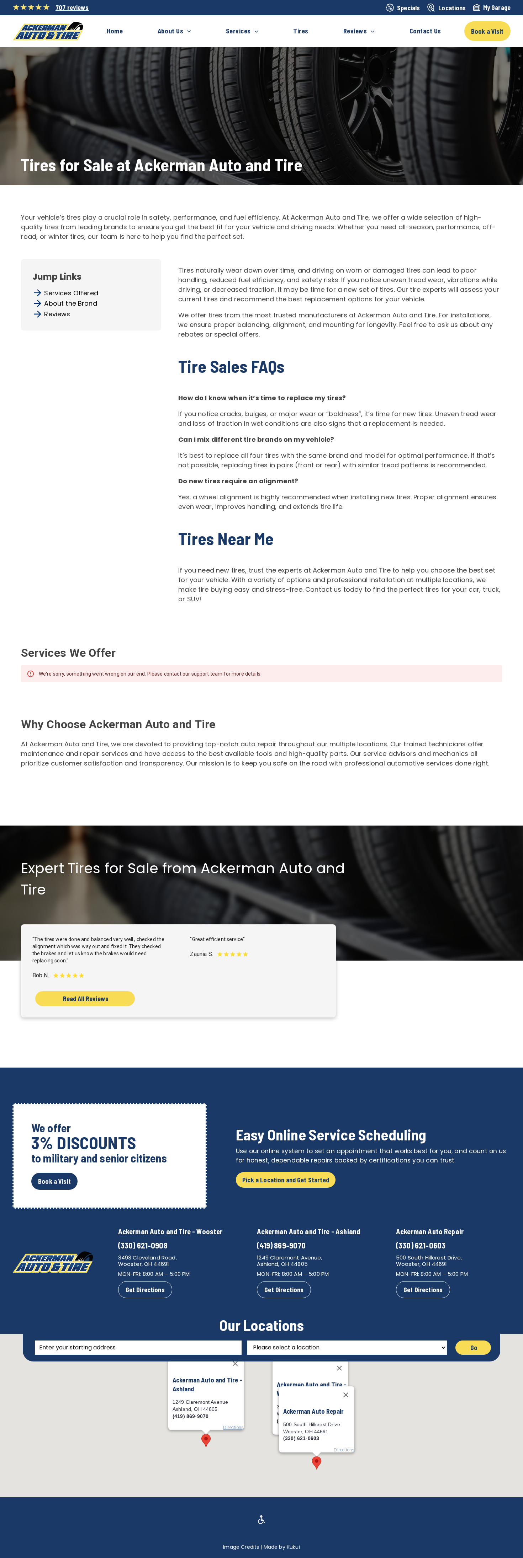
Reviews (57, 314)
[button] (316, 1463)
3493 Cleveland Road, (147, 1257)
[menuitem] (115, 31)
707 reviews (72, 7)
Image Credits (241, 1547)
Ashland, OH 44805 (282, 1264)
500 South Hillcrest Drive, (429, 1257)
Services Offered (71, 293)
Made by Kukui (282, 1547)
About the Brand (70, 303)
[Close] (339, 1368)
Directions (344, 1449)
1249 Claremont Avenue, (289, 1257)
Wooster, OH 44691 (143, 1264)
